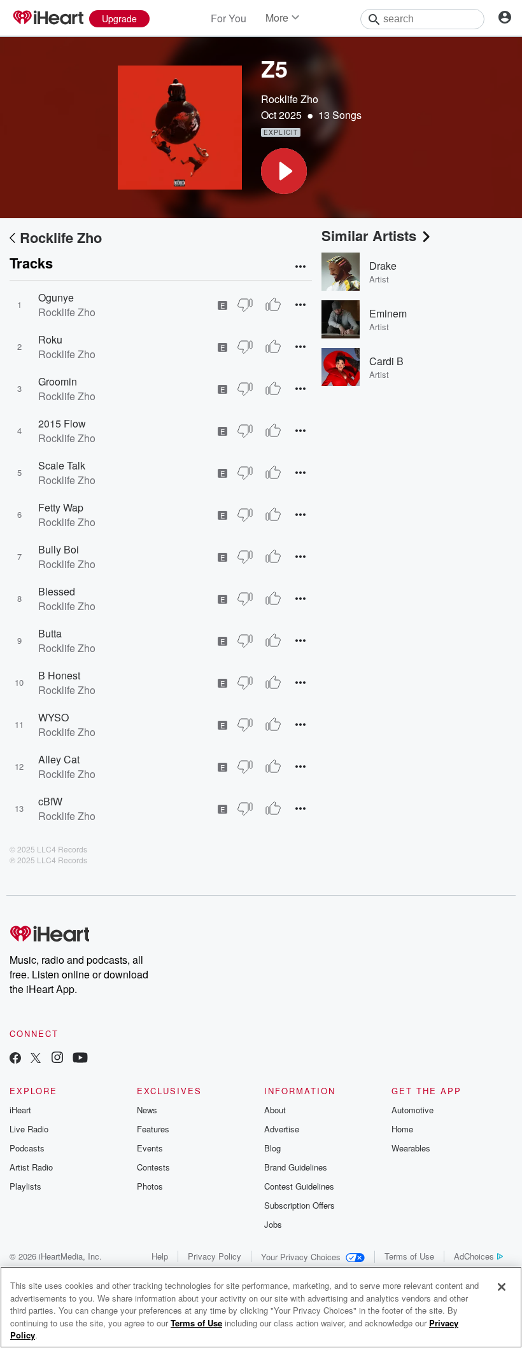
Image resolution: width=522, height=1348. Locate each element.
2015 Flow (62, 423)
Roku (50, 339)
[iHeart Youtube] (80, 1059)
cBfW (50, 801)
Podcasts (27, 1148)
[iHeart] (48, 18)
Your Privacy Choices (301, 1257)
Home (402, 1129)
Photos (150, 1186)
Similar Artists (368, 235)
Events (150, 1148)
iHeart (20, 1110)
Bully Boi (58, 549)
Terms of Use (409, 1256)
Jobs (273, 1224)
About (275, 1110)
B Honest (59, 675)
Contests (153, 1167)
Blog (272, 1148)
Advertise (281, 1129)
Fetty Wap (60, 507)
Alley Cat (59, 759)
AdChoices (474, 1256)
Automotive (413, 1110)
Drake (383, 265)
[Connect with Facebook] (15, 1059)
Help (160, 1256)
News (147, 1110)
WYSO (53, 717)
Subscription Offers (299, 1205)
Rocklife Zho (289, 99)
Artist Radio (31, 1167)
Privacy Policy (214, 1256)
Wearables (411, 1148)
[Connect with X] (36, 1059)
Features (153, 1129)
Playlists (25, 1186)
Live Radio (29, 1129)
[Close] (502, 1287)
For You (228, 18)
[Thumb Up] (273, 304)
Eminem (388, 313)
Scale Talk (61, 465)
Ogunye (56, 297)
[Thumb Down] (245, 304)
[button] (284, 171)
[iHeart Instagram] (57, 1059)
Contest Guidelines (299, 1186)
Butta (50, 633)
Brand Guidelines (295, 1167)
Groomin (57, 381)
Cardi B (386, 361)
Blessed (56, 591)
